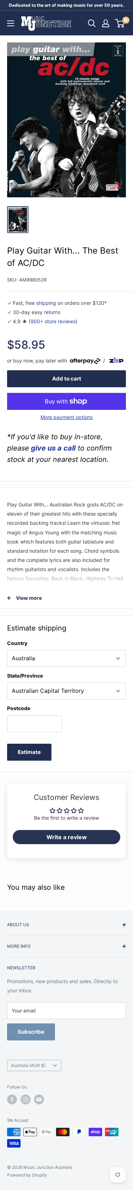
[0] (120, 23)
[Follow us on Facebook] (12, 1099)
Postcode (18, 708)
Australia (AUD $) (28, 1065)
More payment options (66, 417)
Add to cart (66, 378)
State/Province (25, 676)
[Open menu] (10, 23)
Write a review (66, 837)
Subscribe (31, 1031)
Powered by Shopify (27, 1175)
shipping (46, 303)
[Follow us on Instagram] (26, 1099)
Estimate (29, 752)
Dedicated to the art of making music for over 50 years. (66, 5)
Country (17, 643)
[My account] (105, 23)
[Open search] (92, 23)
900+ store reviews (53, 321)
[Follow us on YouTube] (39, 1099)
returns (52, 312)
